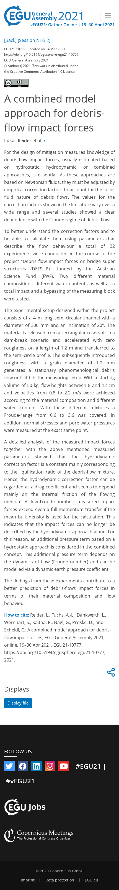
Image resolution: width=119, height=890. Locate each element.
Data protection (59, 880)
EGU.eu (91, 880)
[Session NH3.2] (34, 40)
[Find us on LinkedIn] (36, 767)
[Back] (10, 40)
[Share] (110, 674)
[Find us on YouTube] (63, 767)
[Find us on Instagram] (50, 767)
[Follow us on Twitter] (9, 767)
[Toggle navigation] (107, 16)
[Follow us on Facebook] (23, 767)
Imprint (28, 880)
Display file (18, 703)
